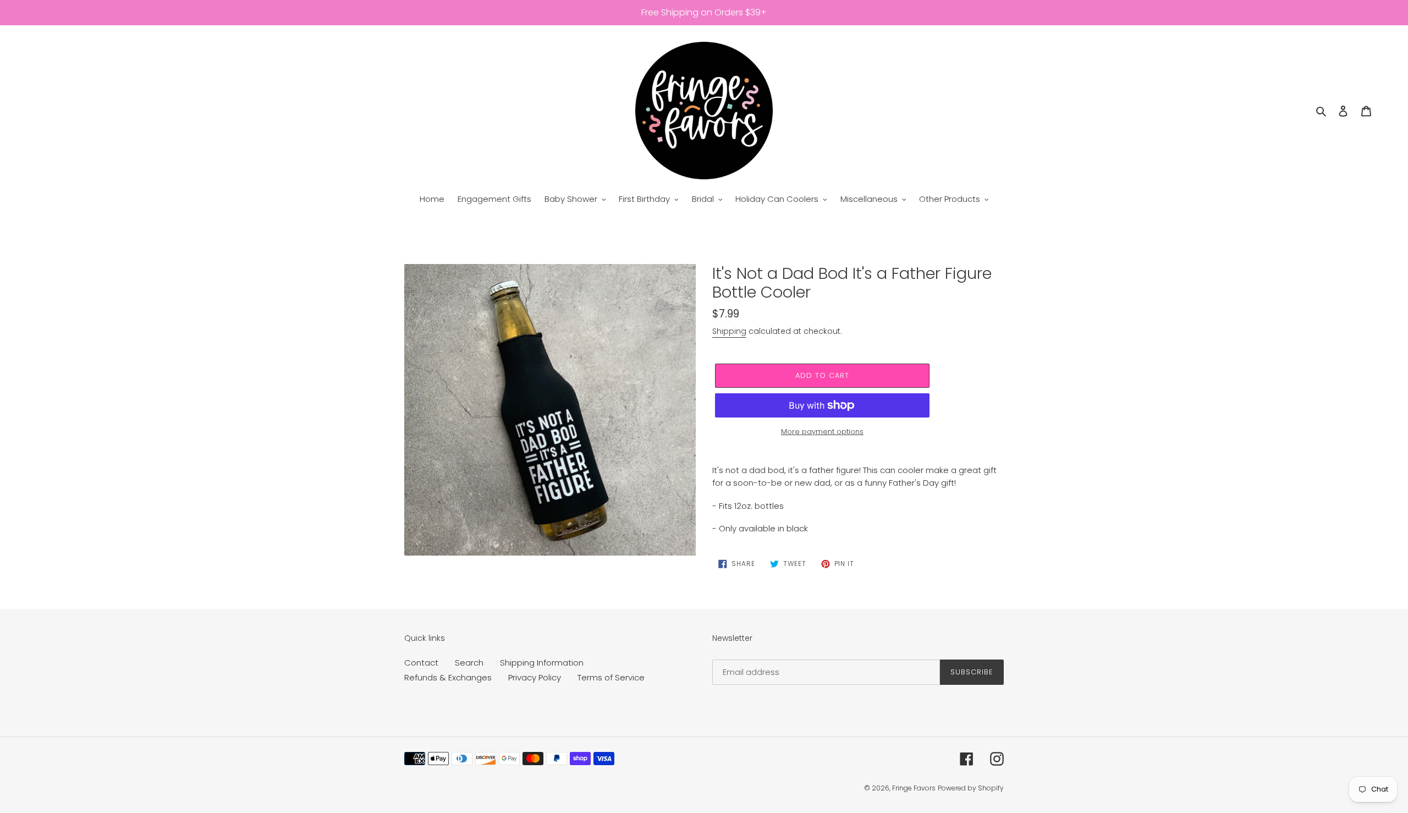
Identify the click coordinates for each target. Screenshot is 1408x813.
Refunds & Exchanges (448, 677)
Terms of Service (611, 677)
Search (469, 662)
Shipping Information (542, 662)
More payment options (822, 431)
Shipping (729, 331)
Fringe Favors (914, 788)
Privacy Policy (534, 677)
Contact (421, 662)
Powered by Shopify (971, 788)
